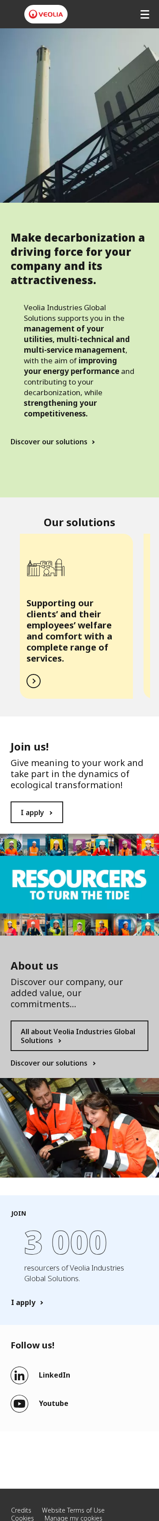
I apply (32, 812)
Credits (21, 1510)
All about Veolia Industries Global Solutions (78, 1036)
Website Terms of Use (73, 1510)
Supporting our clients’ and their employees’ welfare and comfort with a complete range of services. (69, 630)
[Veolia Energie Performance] (46, 14)
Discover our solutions (49, 441)
